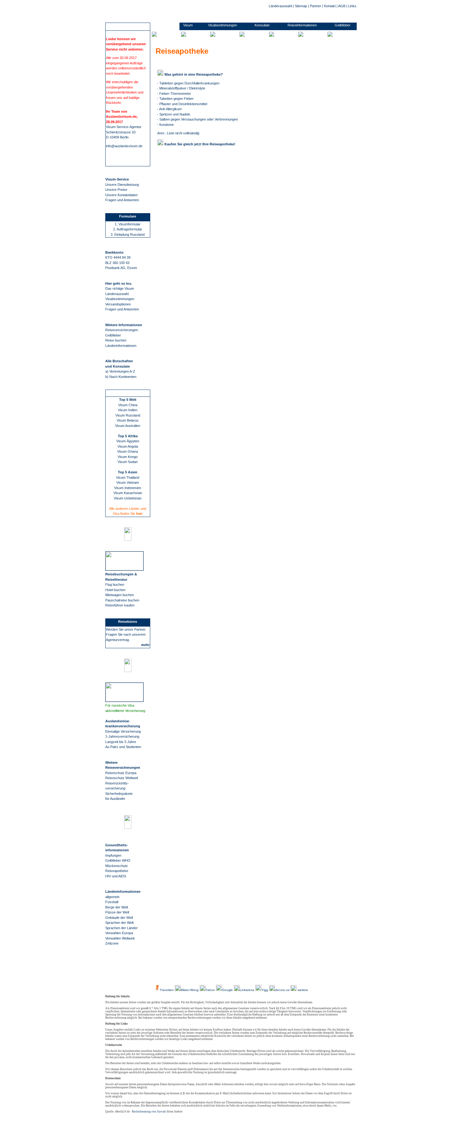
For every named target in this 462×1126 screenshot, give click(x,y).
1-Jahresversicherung (122, 736)
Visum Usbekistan (127, 498)
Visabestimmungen (119, 299)
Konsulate (262, 25)
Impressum (238, 976)
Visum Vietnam (127, 482)
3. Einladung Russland (128, 234)
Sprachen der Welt (119, 922)
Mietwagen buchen (119, 595)
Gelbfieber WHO (117, 860)
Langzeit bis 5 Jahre (120, 742)
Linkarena (247, 990)
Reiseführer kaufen (120, 605)
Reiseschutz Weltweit (121, 778)
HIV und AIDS (115, 876)
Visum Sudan (128, 462)
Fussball (111, 902)
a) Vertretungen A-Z (120, 371)
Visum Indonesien (127, 488)
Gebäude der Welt (119, 917)
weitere (302, 990)
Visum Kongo (128, 457)
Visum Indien (127, 410)
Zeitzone (111, 943)
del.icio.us (282, 990)
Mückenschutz (116, 866)
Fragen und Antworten (122, 200)
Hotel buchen (115, 590)
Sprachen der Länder (121, 928)
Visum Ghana (127, 451)
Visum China (127, 405)
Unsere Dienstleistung (122, 184)
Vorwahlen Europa (119, 933)
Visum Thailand (127, 477)
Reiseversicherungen (121, 330)
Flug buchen (114, 584)
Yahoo (211, 990)
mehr (145, 645)
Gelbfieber (113, 335)
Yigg (265, 990)
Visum (188, 25)
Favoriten (167, 990)
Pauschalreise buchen (122, 600)
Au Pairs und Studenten (123, 747)
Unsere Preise (116, 189)
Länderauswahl (280, 6)
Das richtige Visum (119, 288)
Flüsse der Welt (117, 912)
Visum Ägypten (127, 441)
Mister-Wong (190, 990)
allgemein (112, 897)
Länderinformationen (120, 345)
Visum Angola (128, 446)
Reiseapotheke (116, 871)
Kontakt (330, 6)
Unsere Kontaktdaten (121, 195)
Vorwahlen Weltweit (120, 938)
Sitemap (301, 6)
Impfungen (113, 855)
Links (352, 6)
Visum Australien (127, 426)
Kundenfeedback (202, 976)
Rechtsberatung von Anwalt (149, 1111)
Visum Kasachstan (127, 493)
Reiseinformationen (302, 25)
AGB (341, 6)
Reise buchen (115, 340)
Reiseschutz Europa (120, 773)
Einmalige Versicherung (123, 731)
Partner (315, 6)
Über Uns (177, 976)
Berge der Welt (116, 907)
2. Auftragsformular (127, 229)
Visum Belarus (128, 420)
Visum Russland (127, 415)
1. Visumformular (127, 224)
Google (227, 990)
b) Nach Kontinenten (120, 377)
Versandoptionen (118, 304)
